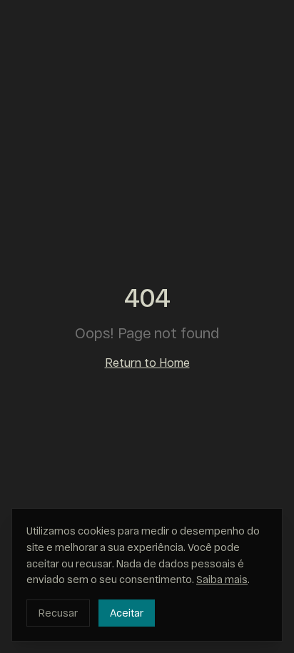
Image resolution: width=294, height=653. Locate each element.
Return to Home (147, 362)
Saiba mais (222, 579)
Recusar (58, 613)
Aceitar (126, 613)
